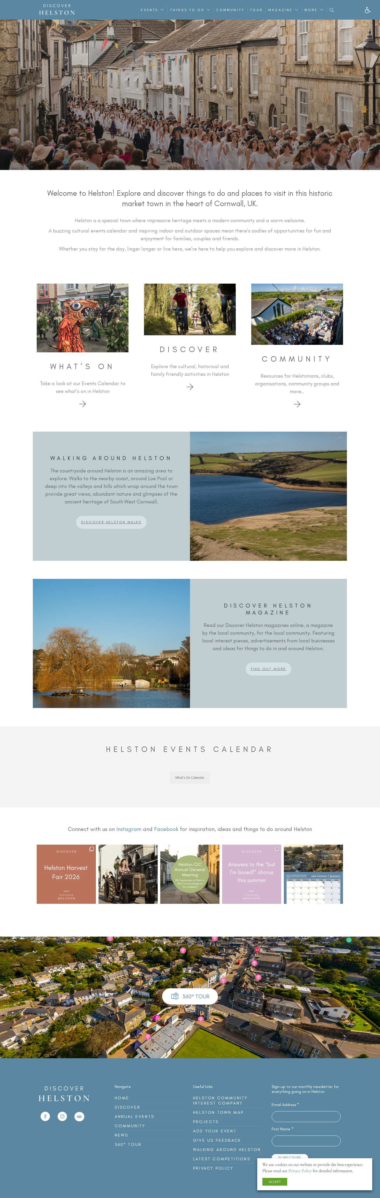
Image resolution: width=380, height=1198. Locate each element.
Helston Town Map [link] (218, 1112)
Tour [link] (256, 9)
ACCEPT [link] (275, 1181)
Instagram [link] (128, 829)
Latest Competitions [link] (221, 1158)
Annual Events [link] (135, 1116)
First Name (282, 1128)
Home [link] (122, 1097)
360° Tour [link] (128, 1144)
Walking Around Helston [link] (227, 1149)
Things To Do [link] (187, 9)
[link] (368, 10)
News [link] (121, 1135)
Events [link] (149, 9)
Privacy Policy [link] (213, 1168)
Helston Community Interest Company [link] (220, 1100)
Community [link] (230, 9)
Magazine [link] (280, 9)
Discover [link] (128, 1107)
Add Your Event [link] (215, 1131)
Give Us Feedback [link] (217, 1140)
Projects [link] (206, 1121)
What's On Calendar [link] (189, 777)
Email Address (285, 1104)
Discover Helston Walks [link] (111, 522)
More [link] (311, 9)
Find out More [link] (268, 669)
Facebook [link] (166, 829)
